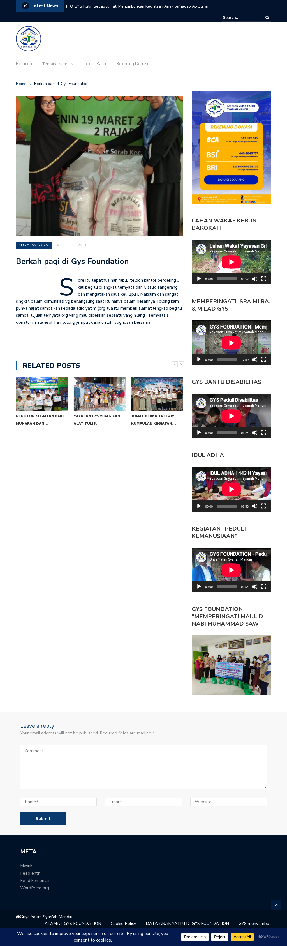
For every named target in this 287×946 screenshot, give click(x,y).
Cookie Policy (123, 923)
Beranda (24, 63)
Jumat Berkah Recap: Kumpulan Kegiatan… (96, 419)
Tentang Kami (55, 64)
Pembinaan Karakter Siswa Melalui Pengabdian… (153, 423)
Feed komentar (35, 880)
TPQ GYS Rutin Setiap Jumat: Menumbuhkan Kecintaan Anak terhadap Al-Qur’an (137, 6)
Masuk (26, 866)
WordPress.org (34, 888)
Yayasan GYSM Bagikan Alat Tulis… (39, 419)
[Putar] (199, 279)
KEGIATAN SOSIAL (34, 245)
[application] (231, 262)
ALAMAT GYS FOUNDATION (73, 923)
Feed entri (30, 873)
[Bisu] (255, 279)
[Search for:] (240, 17)
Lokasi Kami (95, 63)
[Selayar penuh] (264, 279)
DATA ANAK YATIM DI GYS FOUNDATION (187, 923)
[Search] (267, 17)
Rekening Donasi (132, 63)
